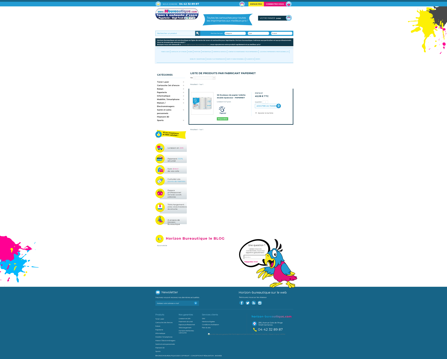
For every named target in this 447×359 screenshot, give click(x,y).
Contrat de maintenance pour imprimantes (243, 51)
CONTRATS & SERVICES (219, 51)
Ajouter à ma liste (265, 113)
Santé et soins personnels (236, 59)
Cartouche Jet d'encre (179, 51)
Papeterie (197, 51)
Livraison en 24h (184, 318)
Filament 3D (250, 59)
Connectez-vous (275, 4)
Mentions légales (208, 321)
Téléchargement (185, 328)
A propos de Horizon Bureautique (174, 222)
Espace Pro (256, 4)
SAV (203, 318)
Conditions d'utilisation (210, 324)
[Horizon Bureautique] (272, 316)
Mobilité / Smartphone (197, 59)
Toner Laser (165, 51)
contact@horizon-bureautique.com (195, 44)
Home (242, 4)
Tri (191, 78)
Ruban (190, 51)
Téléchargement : (177, 206)
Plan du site (206, 328)
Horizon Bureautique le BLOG (195, 238)
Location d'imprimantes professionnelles (274, 51)
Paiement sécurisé (175, 160)
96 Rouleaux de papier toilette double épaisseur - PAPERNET (231, 96)
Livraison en (176, 148)
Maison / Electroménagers (216, 59)
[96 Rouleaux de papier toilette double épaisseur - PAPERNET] (202, 103)
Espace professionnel (174, 193)
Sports (258, 59)
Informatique (206, 51)
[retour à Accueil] (158, 68)
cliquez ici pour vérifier (276, 334)
